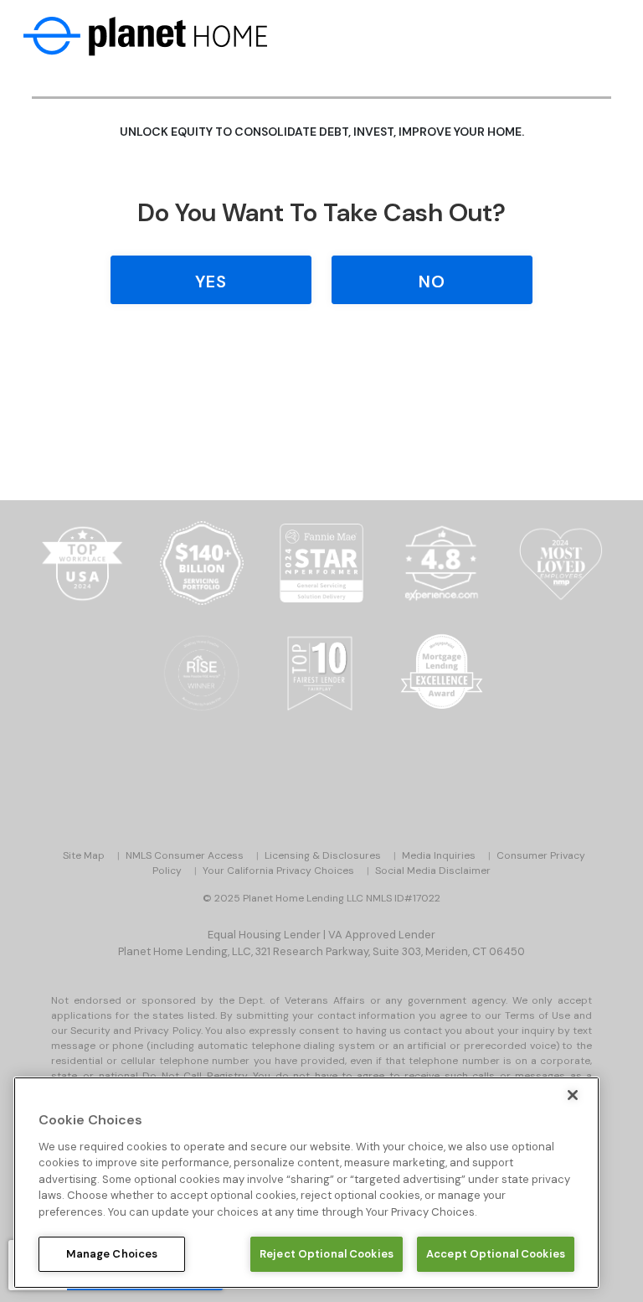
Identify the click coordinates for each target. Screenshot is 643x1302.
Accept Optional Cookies (495, 1254)
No (432, 281)
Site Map (84, 855)
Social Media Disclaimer (433, 870)
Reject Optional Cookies (327, 1254)
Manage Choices (112, 1254)
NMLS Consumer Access (185, 855)
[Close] (572, 1095)
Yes (211, 281)
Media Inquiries (439, 855)
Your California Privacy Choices (278, 870)
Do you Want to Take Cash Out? (321, 212)
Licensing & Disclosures (323, 855)
